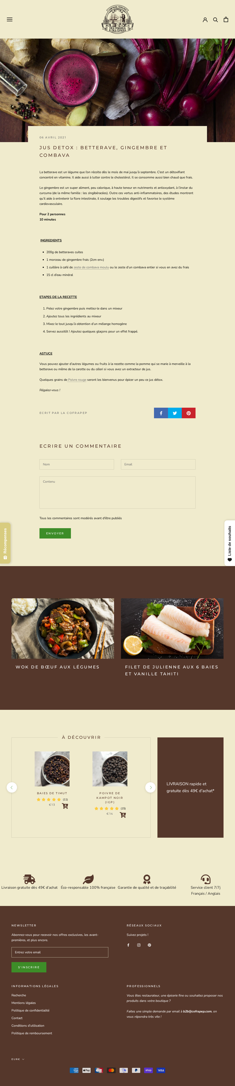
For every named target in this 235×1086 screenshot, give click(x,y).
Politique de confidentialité (30, 1010)
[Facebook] (128, 944)
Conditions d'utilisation (27, 1025)
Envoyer (55, 533)
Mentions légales (23, 1003)
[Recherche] (215, 19)
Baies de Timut (52, 793)
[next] (150, 787)
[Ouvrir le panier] (226, 19)
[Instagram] (138, 944)
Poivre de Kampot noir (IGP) (109, 797)
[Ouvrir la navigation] (9, 19)
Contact (16, 1018)
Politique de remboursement (31, 1033)
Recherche (18, 995)
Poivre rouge (76, 380)
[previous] (11, 787)
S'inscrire (29, 967)
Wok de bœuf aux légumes (58, 667)
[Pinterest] (149, 944)
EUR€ (15, 1059)
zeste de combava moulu (91, 267)
